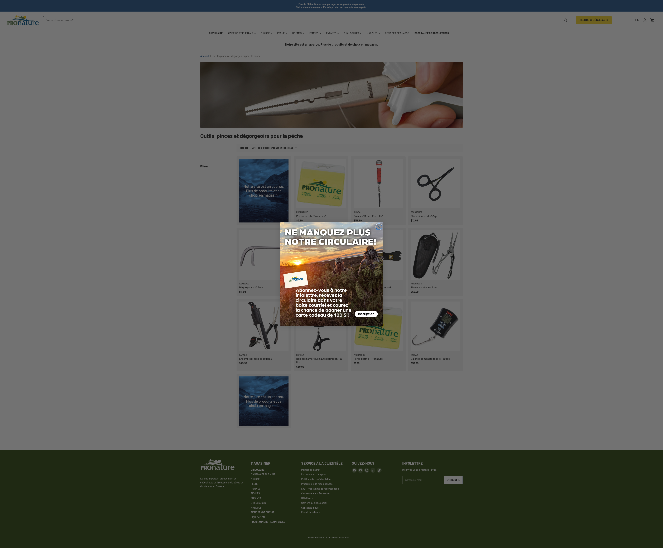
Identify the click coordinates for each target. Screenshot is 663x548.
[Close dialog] (379, 227)
